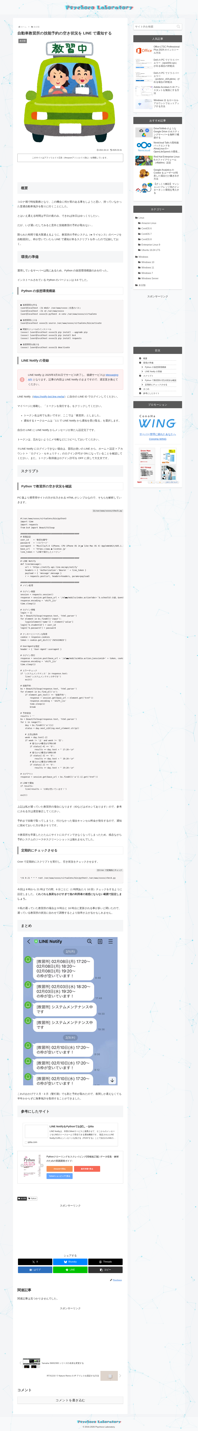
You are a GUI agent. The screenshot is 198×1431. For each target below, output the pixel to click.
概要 (145, 358)
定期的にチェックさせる (156, 384)
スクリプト (148, 376)
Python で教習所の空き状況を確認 (160, 380)
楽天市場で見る (87, 1169)
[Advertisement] (70, 171)
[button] (105, 1270)
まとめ (146, 389)
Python (33, 1199)
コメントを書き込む (70, 1400)
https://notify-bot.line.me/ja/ (48, 396)
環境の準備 (148, 363)
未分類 (23, 1199)
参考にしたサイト (151, 393)
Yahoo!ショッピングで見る (59, 1176)
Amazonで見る (60, 1169)
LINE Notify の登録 (153, 371)
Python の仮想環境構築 (155, 367)
